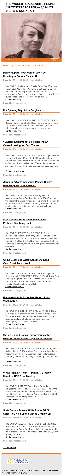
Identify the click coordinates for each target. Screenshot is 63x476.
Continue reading (14, 99)
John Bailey (36, 80)
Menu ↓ (54, 60)
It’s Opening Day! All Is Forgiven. (22, 110)
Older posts (9, 447)
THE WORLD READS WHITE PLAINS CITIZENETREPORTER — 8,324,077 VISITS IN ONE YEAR (30, 7)
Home (7, 60)
